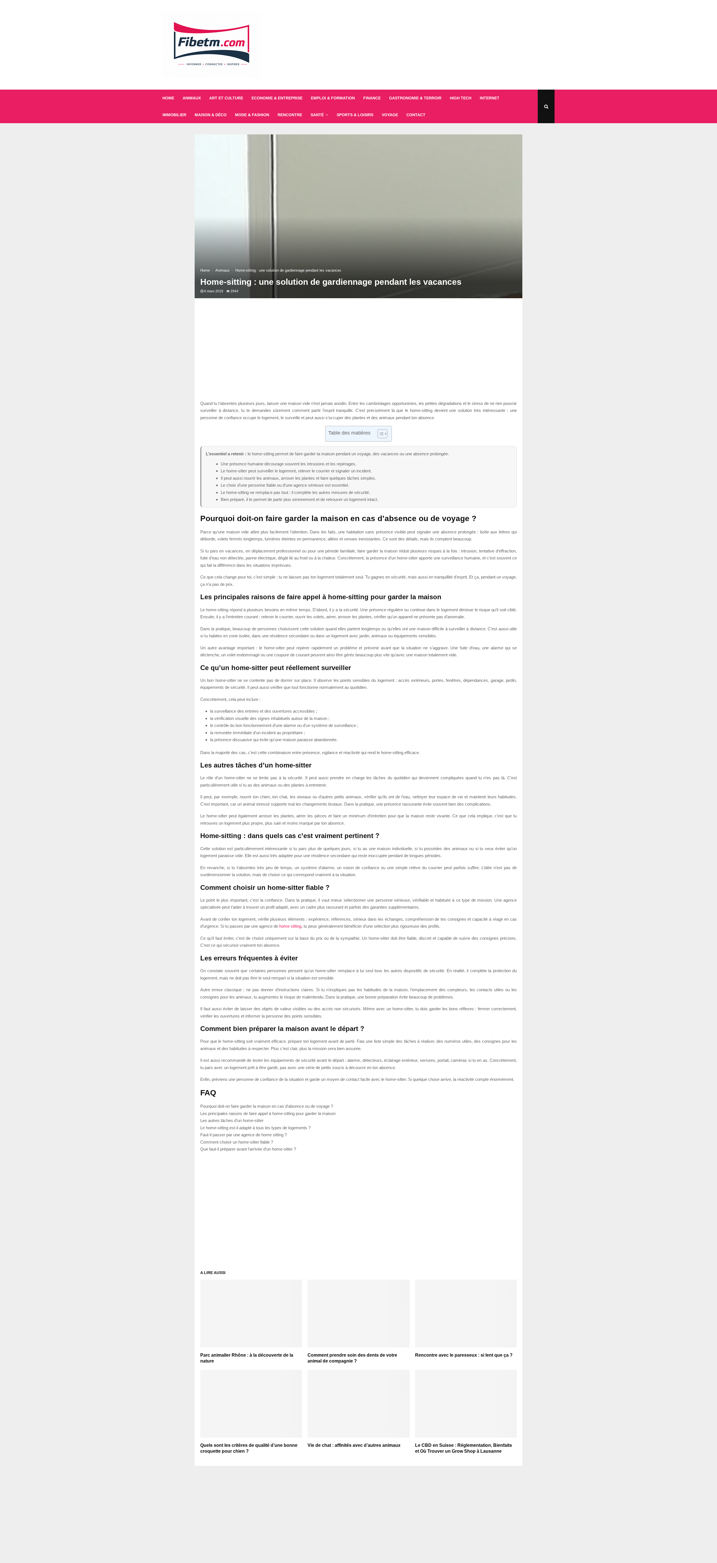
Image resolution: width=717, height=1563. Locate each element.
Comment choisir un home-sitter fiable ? (236, 1142)
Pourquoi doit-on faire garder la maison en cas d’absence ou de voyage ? (266, 1106)
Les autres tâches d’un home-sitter (232, 1120)
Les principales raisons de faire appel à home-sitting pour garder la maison (268, 1113)
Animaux (192, 98)
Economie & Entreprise (277, 98)
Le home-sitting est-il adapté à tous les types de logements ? (255, 1127)
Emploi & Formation (333, 98)
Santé (317, 115)
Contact (415, 115)
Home (168, 98)
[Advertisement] (453, 45)
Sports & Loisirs (355, 115)
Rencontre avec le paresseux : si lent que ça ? (464, 1355)
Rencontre (290, 115)
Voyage (390, 115)
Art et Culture (226, 98)
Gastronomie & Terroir (415, 98)
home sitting (290, 926)
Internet (489, 98)
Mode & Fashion (252, 115)
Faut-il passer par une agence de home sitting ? (243, 1134)
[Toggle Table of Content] (379, 433)
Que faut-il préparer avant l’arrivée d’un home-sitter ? (248, 1149)
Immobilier (174, 115)
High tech (460, 98)
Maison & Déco (211, 115)
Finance (372, 98)
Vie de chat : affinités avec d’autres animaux (354, 1445)
